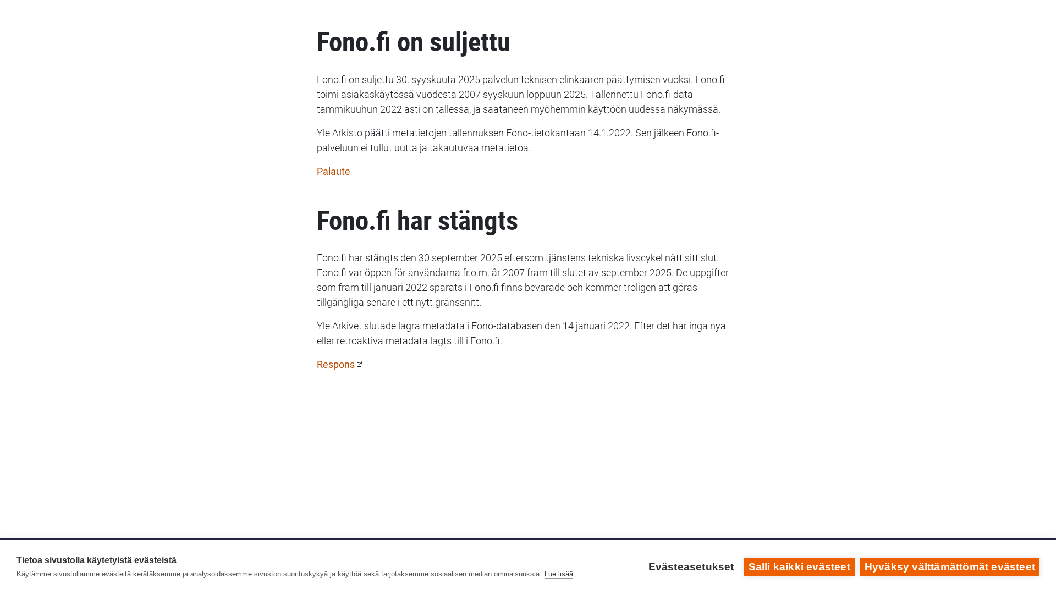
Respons (336, 364)
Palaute (333, 171)
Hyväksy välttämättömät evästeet (950, 567)
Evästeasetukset (691, 567)
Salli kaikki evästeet (799, 567)
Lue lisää (558, 574)
